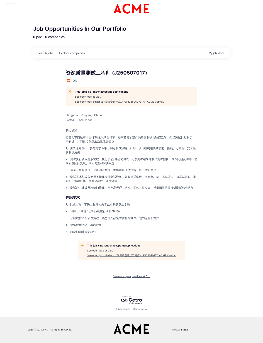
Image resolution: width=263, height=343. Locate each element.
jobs (45, 53)
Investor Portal (179, 330)
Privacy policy (123, 309)
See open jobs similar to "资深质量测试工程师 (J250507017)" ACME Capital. (119, 101)
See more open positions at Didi (131, 276)
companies (72, 53)
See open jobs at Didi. (88, 96)
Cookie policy (140, 309)
